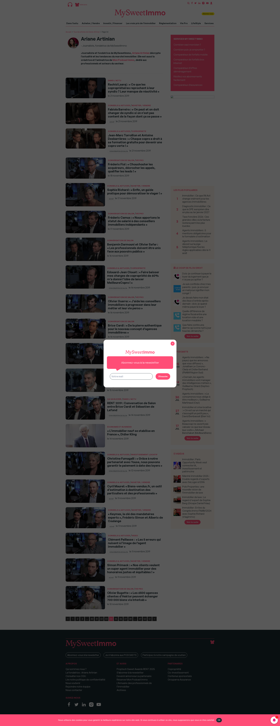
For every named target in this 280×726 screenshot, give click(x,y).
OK (219, 720)
